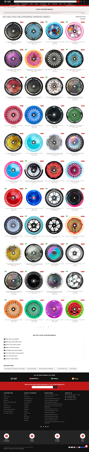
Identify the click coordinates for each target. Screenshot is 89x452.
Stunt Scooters (27, 396)
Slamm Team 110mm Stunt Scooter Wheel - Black (54, 236)
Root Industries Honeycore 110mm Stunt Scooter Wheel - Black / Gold (14, 154)
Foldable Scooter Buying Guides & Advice (52, 398)
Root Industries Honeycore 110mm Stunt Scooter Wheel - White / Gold (14, 264)
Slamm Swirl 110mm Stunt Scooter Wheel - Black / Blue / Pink (75, 209)
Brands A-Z (26, 394)
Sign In (5, 394)
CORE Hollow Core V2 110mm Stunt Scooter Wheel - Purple (54, 320)
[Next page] (51, 327)
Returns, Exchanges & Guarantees (10, 402)
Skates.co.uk (11, 447)
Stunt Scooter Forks (62, 368)
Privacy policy (11, 448)
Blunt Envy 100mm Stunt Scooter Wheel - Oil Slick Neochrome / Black (55, 209)
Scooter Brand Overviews (49, 396)
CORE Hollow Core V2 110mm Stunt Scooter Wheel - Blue (34, 209)
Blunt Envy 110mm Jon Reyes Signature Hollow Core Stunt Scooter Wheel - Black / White (34, 181)
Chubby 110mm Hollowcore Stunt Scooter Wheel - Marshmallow (75, 42)
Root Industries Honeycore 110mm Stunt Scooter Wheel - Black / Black (14, 42)
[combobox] (47, 1)
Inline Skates (26, 405)
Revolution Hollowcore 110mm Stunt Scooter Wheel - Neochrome (54, 264)
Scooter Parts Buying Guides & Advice (51, 400)
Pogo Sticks (26, 420)
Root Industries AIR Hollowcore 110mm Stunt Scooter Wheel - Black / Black (34, 292)
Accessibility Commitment (8, 413)
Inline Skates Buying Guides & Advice (51, 418)
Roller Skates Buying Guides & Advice (51, 416)
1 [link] (37, 327)
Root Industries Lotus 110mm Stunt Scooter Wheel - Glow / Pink (75, 181)
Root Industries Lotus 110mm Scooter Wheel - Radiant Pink (14, 126)
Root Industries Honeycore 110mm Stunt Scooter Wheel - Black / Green (75, 126)
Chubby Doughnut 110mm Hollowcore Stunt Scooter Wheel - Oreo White (54, 97)
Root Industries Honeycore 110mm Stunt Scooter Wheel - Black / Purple (14, 70)
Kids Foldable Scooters (28, 398)
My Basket (6, 398)
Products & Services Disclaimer (9, 409)
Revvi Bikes (26, 418)
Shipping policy (21, 448)
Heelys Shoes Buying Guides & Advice (51, 410)
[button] (84, 1)
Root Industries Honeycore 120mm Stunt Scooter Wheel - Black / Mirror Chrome (34, 264)
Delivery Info (6, 400)
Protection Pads (27, 413)
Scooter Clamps (73, 368)
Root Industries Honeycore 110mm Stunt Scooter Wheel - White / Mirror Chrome (55, 154)
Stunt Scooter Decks (31, 368)
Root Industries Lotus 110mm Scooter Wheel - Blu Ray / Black (14, 236)
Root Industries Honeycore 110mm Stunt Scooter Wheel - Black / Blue (34, 42)
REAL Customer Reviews (8, 411)
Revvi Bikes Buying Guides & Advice (51, 408)
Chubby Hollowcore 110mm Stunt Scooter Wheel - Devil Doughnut (54, 181)
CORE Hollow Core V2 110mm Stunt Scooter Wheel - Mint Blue (34, 154)
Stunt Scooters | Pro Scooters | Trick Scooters (15, 368)
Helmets (25, 411)
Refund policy (6, 448)
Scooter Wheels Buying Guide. (54, 13)
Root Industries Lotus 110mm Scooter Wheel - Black (55, 70)
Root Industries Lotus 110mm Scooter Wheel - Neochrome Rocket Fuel (75, 154)
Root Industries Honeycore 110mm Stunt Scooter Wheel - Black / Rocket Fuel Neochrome (75, 98)
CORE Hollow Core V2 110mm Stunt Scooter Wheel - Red (13, 209)
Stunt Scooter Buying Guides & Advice (51, 394)
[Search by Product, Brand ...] (78, 1)
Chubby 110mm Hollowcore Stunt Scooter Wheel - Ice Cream (54, 42)
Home (5, 7)
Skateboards (26, 409)
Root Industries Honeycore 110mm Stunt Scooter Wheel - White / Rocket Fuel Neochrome (55, 292)
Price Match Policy (7, 405)
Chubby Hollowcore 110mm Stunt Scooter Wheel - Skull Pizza (75, 236)
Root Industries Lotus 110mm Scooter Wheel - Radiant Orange (14, 320)
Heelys (25, 414)
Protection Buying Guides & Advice (51, 402)
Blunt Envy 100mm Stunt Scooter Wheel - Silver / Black (75, 264)
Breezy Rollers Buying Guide (50, 412)
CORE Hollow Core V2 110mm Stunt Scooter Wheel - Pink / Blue (13, 181)
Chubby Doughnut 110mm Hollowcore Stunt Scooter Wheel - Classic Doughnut (34, 70)
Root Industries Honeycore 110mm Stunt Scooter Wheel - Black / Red (14, 97)
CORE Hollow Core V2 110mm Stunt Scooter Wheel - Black (54, 126)
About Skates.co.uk (7, 407)
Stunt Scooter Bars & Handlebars (46, 368)
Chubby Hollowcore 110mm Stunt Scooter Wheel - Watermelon (75, 320)
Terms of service (15, 448)
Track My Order (6, 396)
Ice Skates (26, 407)
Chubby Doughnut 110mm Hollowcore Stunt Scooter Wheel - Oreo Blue (75, 70)
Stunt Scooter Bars (27, 402)
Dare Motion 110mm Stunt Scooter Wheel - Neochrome (75, 292)
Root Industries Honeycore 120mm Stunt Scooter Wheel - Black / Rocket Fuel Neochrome (14, 292)
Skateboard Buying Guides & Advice (51, 414)
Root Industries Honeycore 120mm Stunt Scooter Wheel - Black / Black (34, 97)
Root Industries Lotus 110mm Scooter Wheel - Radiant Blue (34, 126)
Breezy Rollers (26, 416)
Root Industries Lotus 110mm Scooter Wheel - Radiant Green (34, 320)
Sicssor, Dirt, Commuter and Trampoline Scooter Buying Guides (53, 406)
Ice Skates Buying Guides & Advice (51, 419)
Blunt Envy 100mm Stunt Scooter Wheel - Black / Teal (34, 236)
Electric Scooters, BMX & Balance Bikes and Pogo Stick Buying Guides (55, 422)
